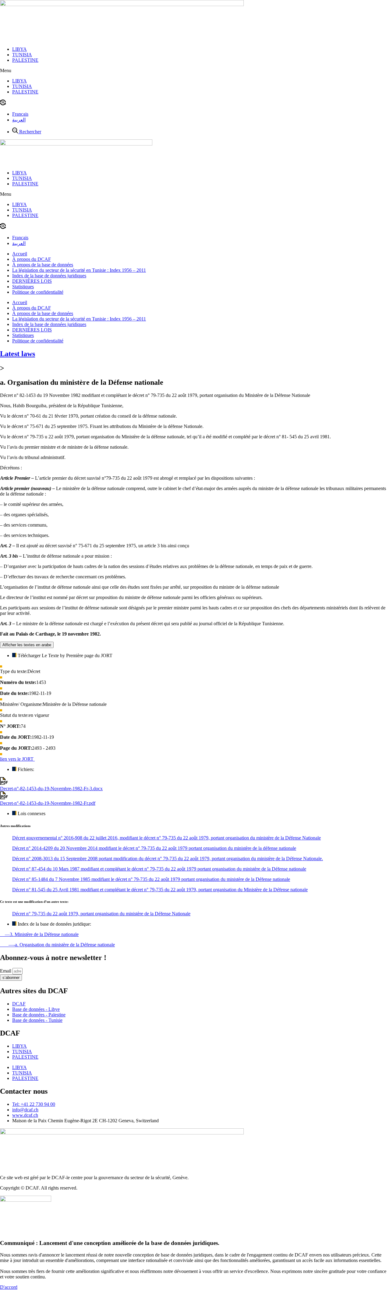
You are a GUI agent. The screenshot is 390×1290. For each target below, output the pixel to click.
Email (6, 970)
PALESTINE (25, 60)
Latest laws (17, 354)
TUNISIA (22, 54)
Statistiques (23, 286)
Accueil (19, 253)
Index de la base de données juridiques (49, 275)
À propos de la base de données (42, 264)
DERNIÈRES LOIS (32, 281)
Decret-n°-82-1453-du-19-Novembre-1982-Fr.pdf (47, 803)
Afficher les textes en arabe (26, 645)
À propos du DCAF (31, 259)
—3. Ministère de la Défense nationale (39, 934)
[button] (195, 70)
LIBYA (19, 49)
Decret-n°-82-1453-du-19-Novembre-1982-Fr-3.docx (51, 788)
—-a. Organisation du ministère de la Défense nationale (57, 944)
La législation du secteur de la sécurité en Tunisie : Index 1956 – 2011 (79, 270)
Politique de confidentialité (37, 292)
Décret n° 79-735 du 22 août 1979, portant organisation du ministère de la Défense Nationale (101, 913)
